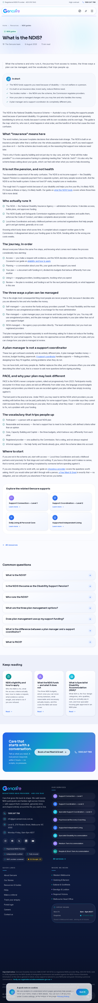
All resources (12, 545)
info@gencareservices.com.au (20, 819)
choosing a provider (56, 469)
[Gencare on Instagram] (5, 841)
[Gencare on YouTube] (33, 841)
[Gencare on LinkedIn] (26, 841)
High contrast (74, 2)
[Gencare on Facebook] (12, 841)
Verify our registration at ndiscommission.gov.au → (32, 979)
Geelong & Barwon (61, 880)
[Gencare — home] (11, 11)
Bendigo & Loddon (61, 889)
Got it (82, 992)
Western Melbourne (61, 875)
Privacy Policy (63, 996)
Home (5, 25)
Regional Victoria (60, 894)
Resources (14, 25)
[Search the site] (80, 11)
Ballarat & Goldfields (61, 885)
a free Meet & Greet (68, 472)
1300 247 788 (90, 2)
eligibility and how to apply (39, 261)
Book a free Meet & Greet (50, 752)
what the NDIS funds (63, 190)
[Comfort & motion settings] (85, 10)
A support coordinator (46, 356)
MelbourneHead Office (63, 899)
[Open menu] (92, 11)
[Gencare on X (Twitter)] (19, 841)
